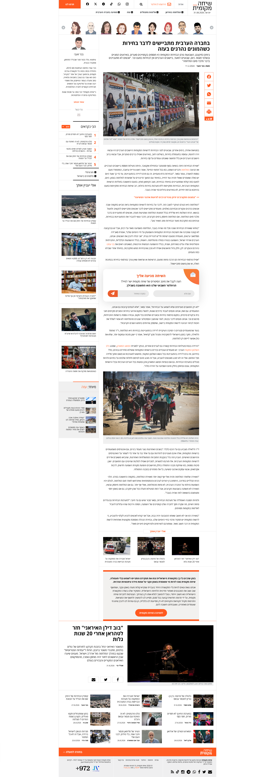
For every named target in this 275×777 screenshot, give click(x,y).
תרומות (150, 760)
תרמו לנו (69, 4)
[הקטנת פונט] (206, 119)
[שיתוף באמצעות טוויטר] (209, 85)
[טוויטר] (95, 4)
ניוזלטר (143, 760)
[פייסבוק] (87, 4)
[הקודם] (211, 27)
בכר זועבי (201, 66)
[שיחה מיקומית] (206, 752)
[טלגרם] (103, 4)
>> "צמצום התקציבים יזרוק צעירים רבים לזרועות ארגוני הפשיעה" (166, 197)
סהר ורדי (85, 740)
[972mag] (83, 768)
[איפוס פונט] (208, 119)
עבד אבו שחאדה (133, 740)
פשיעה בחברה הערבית (107, 12)
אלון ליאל (187, 740)
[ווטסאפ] (119, 4)
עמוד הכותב (79, 102)
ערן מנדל (127, 767)
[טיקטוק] (111, 4)
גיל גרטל (188, 722)
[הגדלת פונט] (211, 119)
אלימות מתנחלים (148, 12)
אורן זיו (85, 722)
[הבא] (63, 27)
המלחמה (185, 169)
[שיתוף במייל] (93, 680)
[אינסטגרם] (127, 4)
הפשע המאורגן (124, 345)
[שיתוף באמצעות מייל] (209, 103)
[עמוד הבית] (202, 6)
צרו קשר (121, 760)
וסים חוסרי (187, 705)
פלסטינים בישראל (85, 176)
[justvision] (96, 768)
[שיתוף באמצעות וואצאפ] (209, 94)
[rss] (172, 772)
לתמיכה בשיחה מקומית (151, 612)
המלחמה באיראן (173, 12)
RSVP (137, 767)
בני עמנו (111, 244)
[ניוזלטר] (210, 772)
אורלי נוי (119, 665)
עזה (129, 12)
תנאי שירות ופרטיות (132, 760)
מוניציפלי (89, 172)
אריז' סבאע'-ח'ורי (133, 722)
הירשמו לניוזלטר (158, 4)
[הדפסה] (209, 111)
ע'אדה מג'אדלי (134, 705)
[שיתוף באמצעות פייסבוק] (209, 76)
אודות (180, 4)
